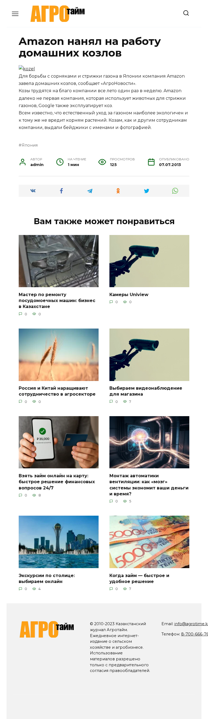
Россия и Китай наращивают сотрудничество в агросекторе (57, 391)
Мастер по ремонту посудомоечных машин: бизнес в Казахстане (57, 300)
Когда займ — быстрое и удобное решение (139, 578)
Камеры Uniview (128, 294)
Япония (30, 145)
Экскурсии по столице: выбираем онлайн (47, 578)
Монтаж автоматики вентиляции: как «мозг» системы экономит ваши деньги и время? (148, 484)
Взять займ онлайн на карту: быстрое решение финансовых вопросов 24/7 (57, 481)
